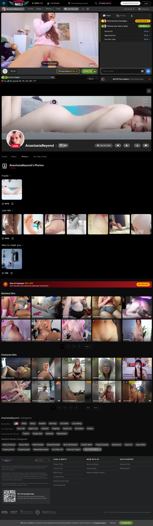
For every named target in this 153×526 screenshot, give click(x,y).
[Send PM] (145, 145)
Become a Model (92, 464)
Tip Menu (143, 26)
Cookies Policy (58, 477)
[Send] (148, 71)
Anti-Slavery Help (59, 485)
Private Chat (142, 21)
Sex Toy (144, 44)
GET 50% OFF (143, 284)
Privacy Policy (58, 464)
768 (6, 273)
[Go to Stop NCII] (49, 512)
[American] (16, 423)
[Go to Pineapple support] (37, 512)
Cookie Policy (100, 523)
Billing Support (125, 468)
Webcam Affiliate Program (96, 472)
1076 (7, 204)
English (40, 460)
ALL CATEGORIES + (92, 449)
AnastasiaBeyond (10, 418)
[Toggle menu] (4, 3)
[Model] (149, 91)
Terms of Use (58, 468)
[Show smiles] (142, 71)
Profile (30, 9)
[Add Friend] (137, 145)
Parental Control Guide (61, 481)
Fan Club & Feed (39, 157)
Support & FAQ (125, 464)
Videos (39, 9)
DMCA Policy (57, 472)
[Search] (96, 3)
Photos (50, 9)
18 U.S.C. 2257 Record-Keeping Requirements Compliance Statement (127, 512)
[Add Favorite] (5, 71)
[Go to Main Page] (19, 3)
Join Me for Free (49, 63)
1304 (7, 238)
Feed (58, 9)
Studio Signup (91, 468)
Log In (146, 3)
